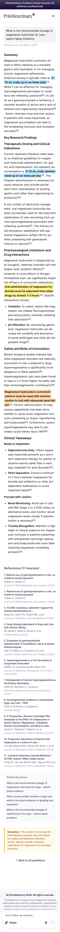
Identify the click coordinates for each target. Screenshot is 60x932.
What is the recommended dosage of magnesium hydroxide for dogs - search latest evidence (28, 787)
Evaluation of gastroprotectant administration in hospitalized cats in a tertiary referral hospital (29, 643)
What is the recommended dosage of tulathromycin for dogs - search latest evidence (27, 813)
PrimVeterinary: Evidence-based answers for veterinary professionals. (30, 5)
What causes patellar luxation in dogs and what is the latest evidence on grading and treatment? (30, 800)
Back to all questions (31, 860)
